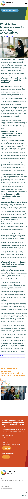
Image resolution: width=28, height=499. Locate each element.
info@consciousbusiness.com (9, 437)
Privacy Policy (24, 495)
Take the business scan (10, 10)
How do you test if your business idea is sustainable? (12, 357)
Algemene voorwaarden (6, 488)
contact (7, 432)
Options (6, 457)
